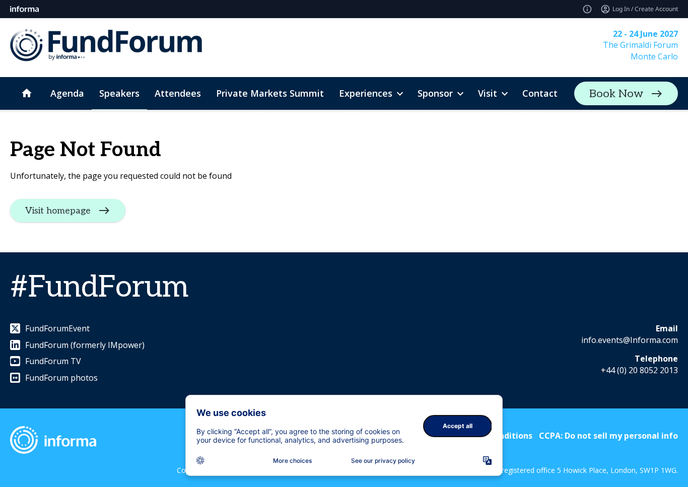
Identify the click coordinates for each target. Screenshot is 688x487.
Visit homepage (58, 210)
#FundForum (99, 287)
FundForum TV (53, 361)
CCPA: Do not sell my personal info (608, 435)
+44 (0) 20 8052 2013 (639, 370)
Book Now (616, 93)
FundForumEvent (57, 328)
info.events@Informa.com (629, 339)
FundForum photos (61, 377)
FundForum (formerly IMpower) (85, 345)
